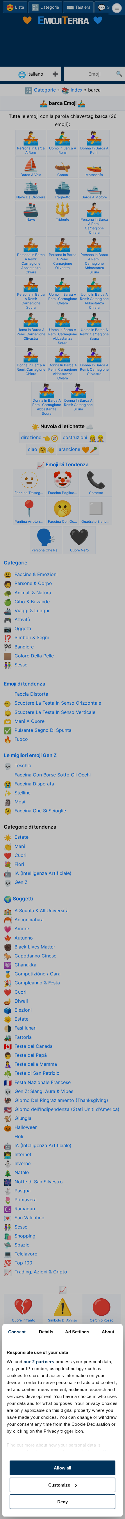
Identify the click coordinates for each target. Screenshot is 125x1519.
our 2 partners (39, 1361)
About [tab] (108, 1331)
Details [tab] (46, 1331)
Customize (59, 1485)
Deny (62, 1501)
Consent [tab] (17, 1331)
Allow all (62, 1467)
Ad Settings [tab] (77, 1331)
